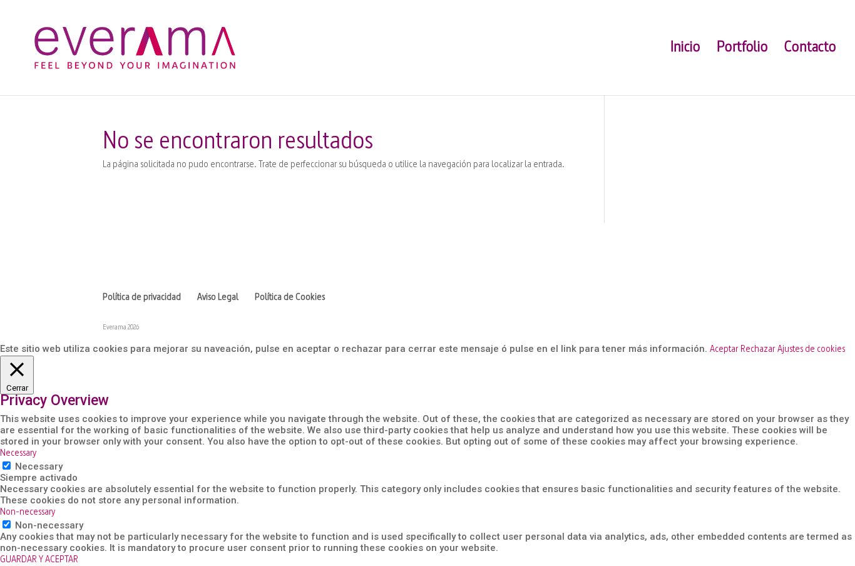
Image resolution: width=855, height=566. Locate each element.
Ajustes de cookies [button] (811, 349)
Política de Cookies (290, 297)
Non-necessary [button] (27, 512)
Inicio (685, 49)
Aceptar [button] (724, 349)
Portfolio (742, 49)
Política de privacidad (142, 297)
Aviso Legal (217, 297)
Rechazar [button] (757, 349)
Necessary (39, 466)
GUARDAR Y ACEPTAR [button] (39, 560)
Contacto (810, 49)
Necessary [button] (18, 453)
